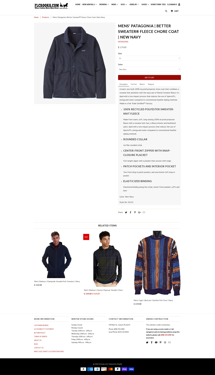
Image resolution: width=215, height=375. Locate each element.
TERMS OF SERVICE (40, 337)
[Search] (166, 11)
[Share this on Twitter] (126, 212)
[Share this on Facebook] (130, 212)
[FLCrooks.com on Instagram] (165, 342)
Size (120, 53)
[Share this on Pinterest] (135, 212)
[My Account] (179, 4)
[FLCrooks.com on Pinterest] (160, 342)
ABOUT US (37, 340)
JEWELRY (134, 4)
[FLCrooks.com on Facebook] (152, 342)
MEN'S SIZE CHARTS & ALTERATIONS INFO (49, 351)
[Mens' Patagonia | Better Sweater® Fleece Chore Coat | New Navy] (75, 63)
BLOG (36, 344)
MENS (114, 4)
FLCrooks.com (103, 364)
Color (120, 64)
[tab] (123, 84)
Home (77, 4)
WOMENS (104, 4)
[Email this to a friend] (143, 212)
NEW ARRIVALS (89, 4)
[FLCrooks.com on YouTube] (156, 342)
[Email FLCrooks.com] (169, 342)
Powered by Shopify (115, 364)
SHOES (145, 4)
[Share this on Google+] (139, 212)
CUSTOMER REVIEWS (41, 325)
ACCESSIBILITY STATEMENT (44, 329)
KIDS (124, 4)
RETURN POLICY (39, 333)
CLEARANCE (172, 4)
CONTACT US (39, 348)
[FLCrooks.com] (51, 6)
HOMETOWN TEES (158, 4)
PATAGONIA (123, 41)
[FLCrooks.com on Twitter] (147, 342)
